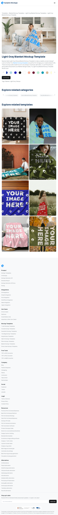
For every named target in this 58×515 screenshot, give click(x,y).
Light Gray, (13, 81)
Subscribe (53, 501)
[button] (9, 3)
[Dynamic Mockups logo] (2, 266)
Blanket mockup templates (20, 63)
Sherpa (18, 81)
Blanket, (7, 81)
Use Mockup (6, 77)
